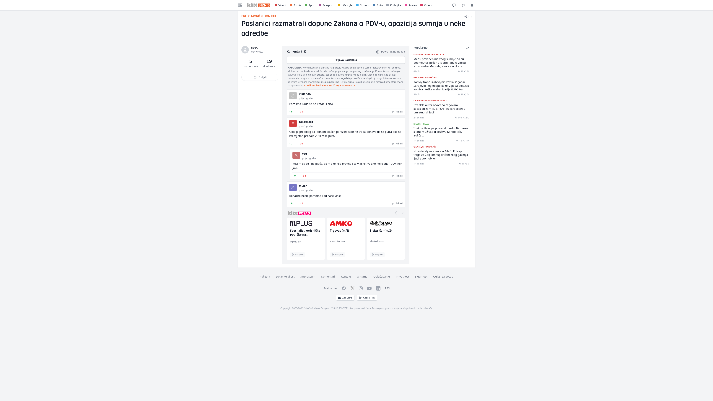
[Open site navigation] (240, 5)
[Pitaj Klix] (454, 5)
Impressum (307, 276)
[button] (396, 213)
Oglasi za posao (443, 276)
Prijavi (399, 111)
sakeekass (306, 121)
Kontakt (346, 276)
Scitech (364, 5)
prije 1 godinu (306, 98)
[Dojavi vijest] (463, 5)
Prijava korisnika (346, 60)
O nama (362, 276)
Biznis (297, 5)
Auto (380, 5)
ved (304, 153)
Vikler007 (305, 94)
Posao (413, 5)
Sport (312, 5)
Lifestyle (347, 5)
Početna (265, 276)
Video (428, 5)
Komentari (328, 276)
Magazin (328, 5)
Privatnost (402, 276)
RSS (387, 288)
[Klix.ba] (258, 5)
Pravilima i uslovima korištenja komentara (329, 85)
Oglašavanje (381, 276)
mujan (303, 186)
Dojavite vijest (285, 276)
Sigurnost (421, 276)
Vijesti (282, 5)
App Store (347, 297)
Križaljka (395, 5)
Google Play (369, 297)
